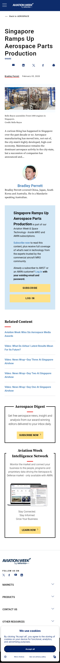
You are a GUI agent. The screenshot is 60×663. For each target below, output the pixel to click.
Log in (38, 271)
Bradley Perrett (12, 76)
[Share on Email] (13, 66)
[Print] (53, 66)
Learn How (29, 530)
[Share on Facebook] (43, 66)
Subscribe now (22, 242)
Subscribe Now (28, 435)
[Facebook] (9, 575)
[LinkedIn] (21, 575)
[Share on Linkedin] (23, 66)
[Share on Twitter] (33, 66)
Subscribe (30, 288)
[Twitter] (3, 575)
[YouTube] (15, 575)
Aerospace (23, 16)
